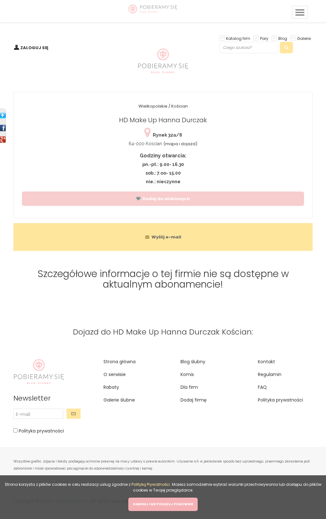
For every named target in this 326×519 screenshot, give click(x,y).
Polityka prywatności (41, 431)
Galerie (304, 38)
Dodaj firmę (194, 400)
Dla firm (189, 387)
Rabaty (111, 387)
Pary (264, 38)
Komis (187, 374)
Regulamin (269, 374)
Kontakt (266, 361)
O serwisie (114, 374)
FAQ (262, 387)
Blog (282, 38)
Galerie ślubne (119, 400)
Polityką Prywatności (150, 484)
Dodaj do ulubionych (166, 199)
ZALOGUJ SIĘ (34, 48)
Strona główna (119, 361)
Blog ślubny (193, 361)
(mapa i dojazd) (180, 144)
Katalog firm (238, 38)
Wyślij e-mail (166, 237)
